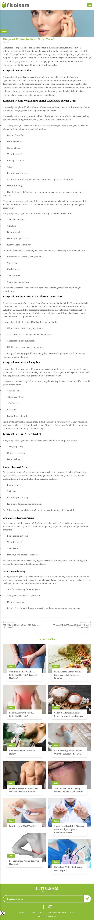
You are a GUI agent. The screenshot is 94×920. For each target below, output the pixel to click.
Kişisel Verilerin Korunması (57, 912)
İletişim (72, 912)
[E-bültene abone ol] (47, 898)
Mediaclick (52, 916)
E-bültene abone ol (87, 898)
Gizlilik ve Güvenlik (37, 912)
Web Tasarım (42, 916)
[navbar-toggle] (89, 5)
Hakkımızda (23, 912)
